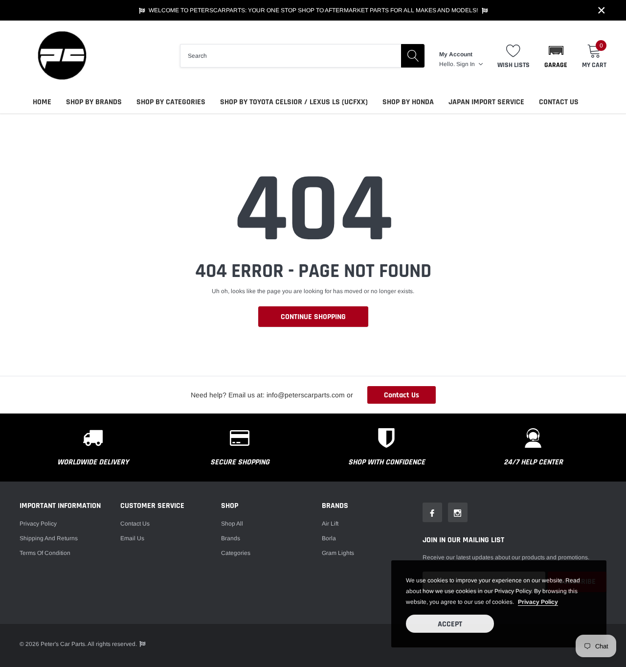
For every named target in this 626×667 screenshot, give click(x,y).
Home (42, 102)
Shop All (232, 523)
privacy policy (538, 601)
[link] (432, 512)
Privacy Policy (38, 523)
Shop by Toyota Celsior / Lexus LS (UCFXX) (294, 102)
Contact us (135, 523)
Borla (329, 538)
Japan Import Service (486, 102)
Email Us (132, 538)
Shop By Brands (94, 102)
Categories (235, 553)
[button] (555, 56)
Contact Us (559, 102)
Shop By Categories (170, 102)
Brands (230, 538)
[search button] (413, 56)
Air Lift (330, 523)
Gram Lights (338, 553)
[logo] (61, 55)
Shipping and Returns (49, 538)
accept (450, 624)
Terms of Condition (45, 553)
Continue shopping (313, 317)
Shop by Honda (408, 102)
